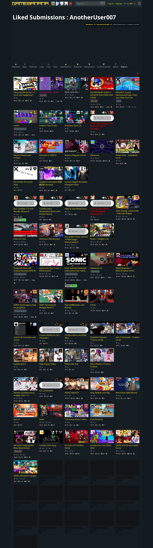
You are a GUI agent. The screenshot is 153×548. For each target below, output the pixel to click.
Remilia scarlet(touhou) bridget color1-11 (24, 394)
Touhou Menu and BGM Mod (75, 336)
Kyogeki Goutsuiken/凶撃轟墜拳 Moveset (50, 183)
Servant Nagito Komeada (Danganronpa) (76, 183)
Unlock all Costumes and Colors (25, 338)
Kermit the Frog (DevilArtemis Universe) (24, 505)
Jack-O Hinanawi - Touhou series (127, 338)
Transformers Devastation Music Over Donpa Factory (50, 211)
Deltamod (94, 155)
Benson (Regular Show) (75, 155)
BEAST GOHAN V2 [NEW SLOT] (50, 505)
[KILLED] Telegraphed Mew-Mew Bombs (23, 446)
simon (16, 125)
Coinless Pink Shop (47, 445)
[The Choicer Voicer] (57, 3)
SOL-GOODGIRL (46, 390)
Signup (119, 3)
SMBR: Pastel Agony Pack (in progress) (25, 306)
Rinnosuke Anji (71, 364)
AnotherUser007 (103, 24)
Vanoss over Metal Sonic (76, 208)
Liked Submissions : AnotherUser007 (126, 24)
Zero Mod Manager (73, 504)
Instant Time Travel (48, 125)
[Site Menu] (139, 3)
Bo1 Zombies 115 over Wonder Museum (24, 210)
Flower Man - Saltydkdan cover (127, 156)
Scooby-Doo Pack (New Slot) (100, 446)
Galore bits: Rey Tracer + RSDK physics (50, 269)
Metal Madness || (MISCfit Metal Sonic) (125, 269)
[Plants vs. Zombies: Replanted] (53, 3)
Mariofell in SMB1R (47, 155)
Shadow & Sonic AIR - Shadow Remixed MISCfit (25, 269)
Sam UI (17, 419)
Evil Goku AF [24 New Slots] (74, 446)
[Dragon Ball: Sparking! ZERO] (70, 3)
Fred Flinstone (96, 419)
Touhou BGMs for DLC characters (49, 336)
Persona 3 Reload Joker (49, 239)
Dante (93, 305)
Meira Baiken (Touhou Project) (100, 365)
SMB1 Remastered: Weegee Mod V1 (47, 306)
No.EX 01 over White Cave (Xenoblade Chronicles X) (99, 211)
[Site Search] (102, 3)
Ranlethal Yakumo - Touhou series (99, 338)
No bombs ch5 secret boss (23, 183)
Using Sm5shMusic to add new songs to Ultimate (25, 532)
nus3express (96, 531)
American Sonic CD (73, 125)
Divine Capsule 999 (124, 504)
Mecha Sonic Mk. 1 (72, 92)
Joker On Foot (20, 239)
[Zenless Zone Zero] (62, 3)
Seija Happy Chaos (47, 364)
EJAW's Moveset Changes (25, 475)
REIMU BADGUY (72, 392)
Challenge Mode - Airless (48, 92)
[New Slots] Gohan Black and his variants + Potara (76, 477)
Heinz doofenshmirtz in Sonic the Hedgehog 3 (24, 93)
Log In (111, 3)
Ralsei (67, 531)
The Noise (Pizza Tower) (76, 419)
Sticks (41, 419)
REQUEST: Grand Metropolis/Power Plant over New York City (126, 95)
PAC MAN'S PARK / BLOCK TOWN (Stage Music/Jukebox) (76, 239)
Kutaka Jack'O (20, 364)
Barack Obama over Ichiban (22, 156)
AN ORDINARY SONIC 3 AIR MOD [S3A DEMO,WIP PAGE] (101, 95)
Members (89, 24)
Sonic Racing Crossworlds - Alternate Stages (127, 212)
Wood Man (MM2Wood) (126, 392)
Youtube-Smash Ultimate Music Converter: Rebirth (50, 532)
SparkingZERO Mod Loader (99, 505)
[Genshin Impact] (66, 3)
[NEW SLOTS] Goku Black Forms (127, 446)
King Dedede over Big (100, 392)
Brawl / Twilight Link (99, 239)
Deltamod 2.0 (96, 268)
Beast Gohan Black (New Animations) (50, 477)
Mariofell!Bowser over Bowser (75, 306)
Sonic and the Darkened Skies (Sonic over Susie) (75, 269)
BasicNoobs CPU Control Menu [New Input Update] (102, 477)
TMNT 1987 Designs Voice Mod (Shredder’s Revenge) (102, 126)
